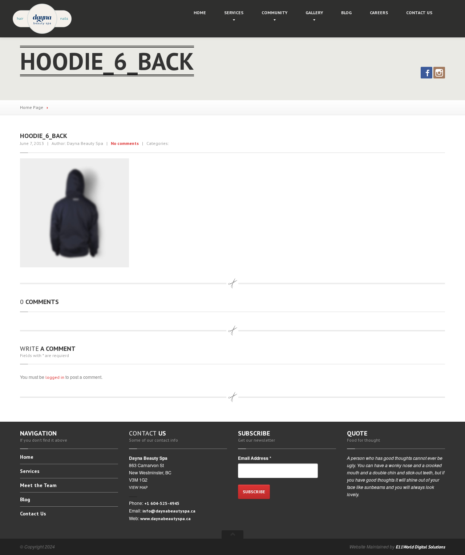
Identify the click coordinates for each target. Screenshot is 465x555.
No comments (125, 143)
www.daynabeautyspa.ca (165, 518)
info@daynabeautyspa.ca (168, 511)
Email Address (254, 458)
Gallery (314, 12)
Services (233, 12)
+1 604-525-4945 (161, 503)
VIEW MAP (138, 487)
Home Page (31, 107)
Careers (379, 12)
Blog (346, 12)
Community (274, 12)
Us (419, 12)
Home (200, 12)
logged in (54, 377)
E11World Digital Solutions (420, 547)
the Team (38, 485)
